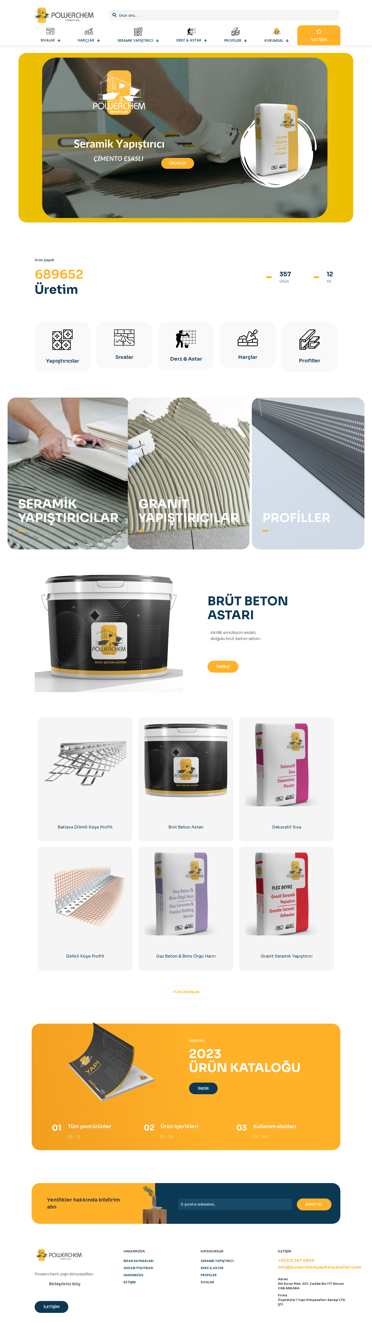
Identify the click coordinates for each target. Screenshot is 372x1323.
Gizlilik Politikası (138, 1268)
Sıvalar (207, 1282)
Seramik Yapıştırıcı (217, 1261)
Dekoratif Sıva (286, 827)
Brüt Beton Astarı (185, 827)
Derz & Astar (212, 1268)
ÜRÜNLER (178, 163)
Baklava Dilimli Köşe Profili (85, 827)
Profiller (209, 1275)
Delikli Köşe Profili (85, 956)
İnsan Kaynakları (138, 1261)
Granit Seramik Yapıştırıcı (287, 956)
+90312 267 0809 (296, 1260)
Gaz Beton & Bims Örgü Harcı (186, 956)
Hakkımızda (133, 1275)
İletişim (129, 1282)
